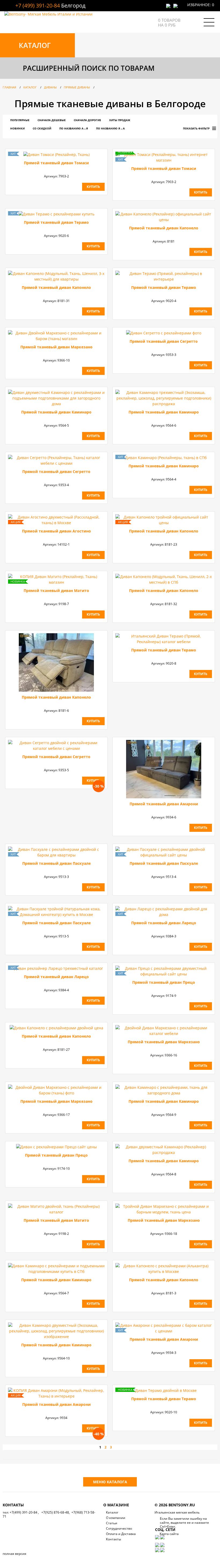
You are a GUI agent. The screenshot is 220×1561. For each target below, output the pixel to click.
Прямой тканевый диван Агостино (56, 531)
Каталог (30, 87)
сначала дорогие (87, 120)
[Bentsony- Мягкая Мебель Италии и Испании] (48, 14)
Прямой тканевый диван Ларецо (163, 922)
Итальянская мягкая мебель (177, 1512)
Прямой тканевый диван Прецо (163, 982)
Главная (9, 87)
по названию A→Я (73, 128)
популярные (20, 120)
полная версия (14, 1554)
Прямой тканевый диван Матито (56, 590)
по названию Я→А (110, 128)
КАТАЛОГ (35, 45)
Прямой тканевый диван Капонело (163, 227)
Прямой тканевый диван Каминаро (56, 412)
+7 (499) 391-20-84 (37, 5)
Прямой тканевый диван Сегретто (164, 341)
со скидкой (42, 128)
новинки (17, 128)
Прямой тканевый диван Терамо (56, 222)
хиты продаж (119, 120)
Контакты (113, 1539)
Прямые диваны (77, 87)
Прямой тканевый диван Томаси (56, 162)
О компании (115, 1517)
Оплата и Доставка (121, 1534)
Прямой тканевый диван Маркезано (56, 346)
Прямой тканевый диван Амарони (164, 803)
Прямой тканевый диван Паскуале (56, 863)
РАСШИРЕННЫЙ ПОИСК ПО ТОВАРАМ (89, 68)
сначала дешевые (52, 120)
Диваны (50, 87)
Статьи (111, 1523)
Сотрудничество (119, 1528)
